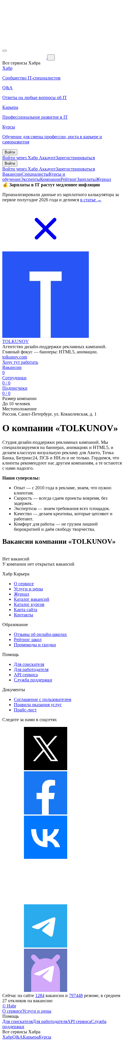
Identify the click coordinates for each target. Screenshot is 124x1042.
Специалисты (35, 174)
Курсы (45, 1037)
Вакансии (12, 174)
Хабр (7, 1037)
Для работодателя (31, 669)
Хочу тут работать (20, 362)
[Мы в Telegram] (45, 946)
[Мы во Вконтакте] (45, 857)
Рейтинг (69, 179)
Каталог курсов (29, 604)
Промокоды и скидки (35, 644)
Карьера (31, 1037)
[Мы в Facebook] (45, 812)
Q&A (17, 1037)
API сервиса (26, 674)
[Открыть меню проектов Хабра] (4, 51)
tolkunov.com (14, 357)
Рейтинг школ (28, 639)
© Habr (9, 1005)
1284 (39, 995)
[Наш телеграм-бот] (45, 990)
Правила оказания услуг (38, 704)
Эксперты (30, 179)
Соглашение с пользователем (42, 699)
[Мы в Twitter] (45, 768)
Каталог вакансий (31, 599)
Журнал (103, 179)
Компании (50, 179)
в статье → (91, 199)
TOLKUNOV (15, 341)
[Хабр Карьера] (24, 57)
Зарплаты (86, 179)
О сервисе (24, 583)
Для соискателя (29, 664)
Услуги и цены (28, 588)
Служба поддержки (33, 679)
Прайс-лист (25, 709)
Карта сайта (25, 609)
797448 (76, 995)
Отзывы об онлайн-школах (40, 634)
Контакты (23, 614)
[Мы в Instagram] (45, 901)
